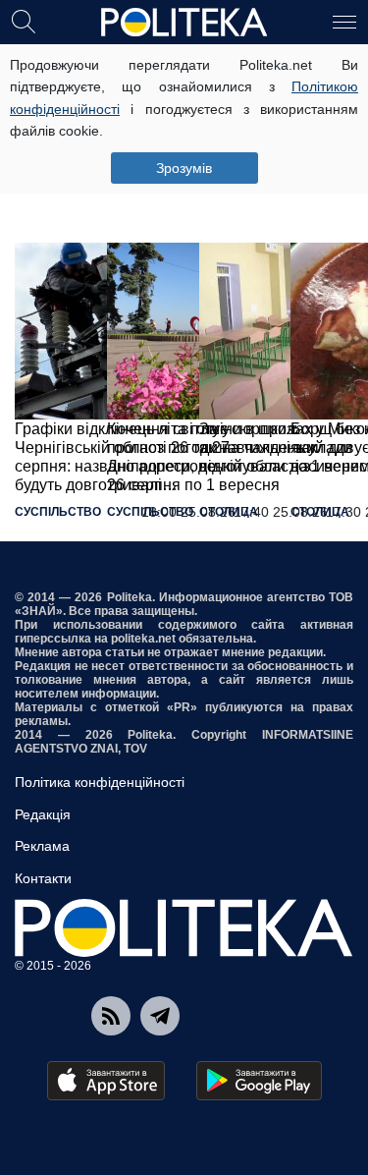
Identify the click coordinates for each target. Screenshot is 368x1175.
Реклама (42, 846)
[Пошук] (23, 20)
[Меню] (344, 20)
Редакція (43, 814)
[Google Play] (259, 1080)
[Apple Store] (106, 1080)
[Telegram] (160, 1015)
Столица (228, 512)
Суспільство (58, 512)
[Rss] (111, 1015)
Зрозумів (184, 168)
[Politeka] (184, 22)
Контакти (43, 878)
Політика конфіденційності (99, 782)
